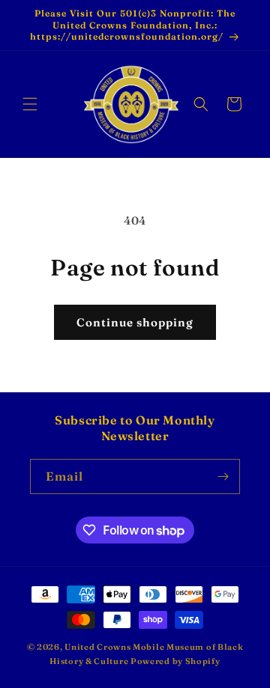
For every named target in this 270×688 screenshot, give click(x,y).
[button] (30, 104)
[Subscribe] (222, 476)
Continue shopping (135, 322)
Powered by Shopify (175, 661)
